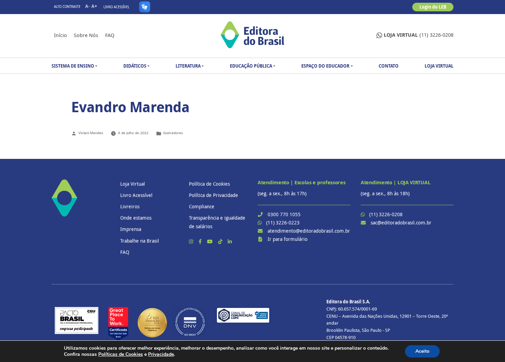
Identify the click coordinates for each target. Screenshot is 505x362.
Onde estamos (136, 217)
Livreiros (129, 206)
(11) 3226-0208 (418, 34)
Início (60, 35)
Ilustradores (173, 133)
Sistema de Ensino (73, 66)
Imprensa (130, 229)
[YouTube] (210, 241)
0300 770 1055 (284, 214)
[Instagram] (191, 241)
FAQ (109, 35)
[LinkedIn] (230, 241)
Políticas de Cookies (120, 354)
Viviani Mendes (90, 133)
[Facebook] (201, 241)
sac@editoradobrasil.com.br (401, 222)
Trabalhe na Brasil (139, 240)
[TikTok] (221, 241)
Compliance (201, 206)
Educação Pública (251, 66)
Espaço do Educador (325, 66)
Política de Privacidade (213, 195)
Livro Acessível (116, 7)
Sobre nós (86, 35)
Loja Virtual (439, 66)
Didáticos (134, 66)
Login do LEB (432, 7)
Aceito (422, 351)
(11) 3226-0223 (283, 222)
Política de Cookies (209, 183)
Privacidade (161, 354)
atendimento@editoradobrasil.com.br (309, 230)
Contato (389, 66)
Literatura (188, 66)
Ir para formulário (287, 239)
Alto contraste (67, 6)
